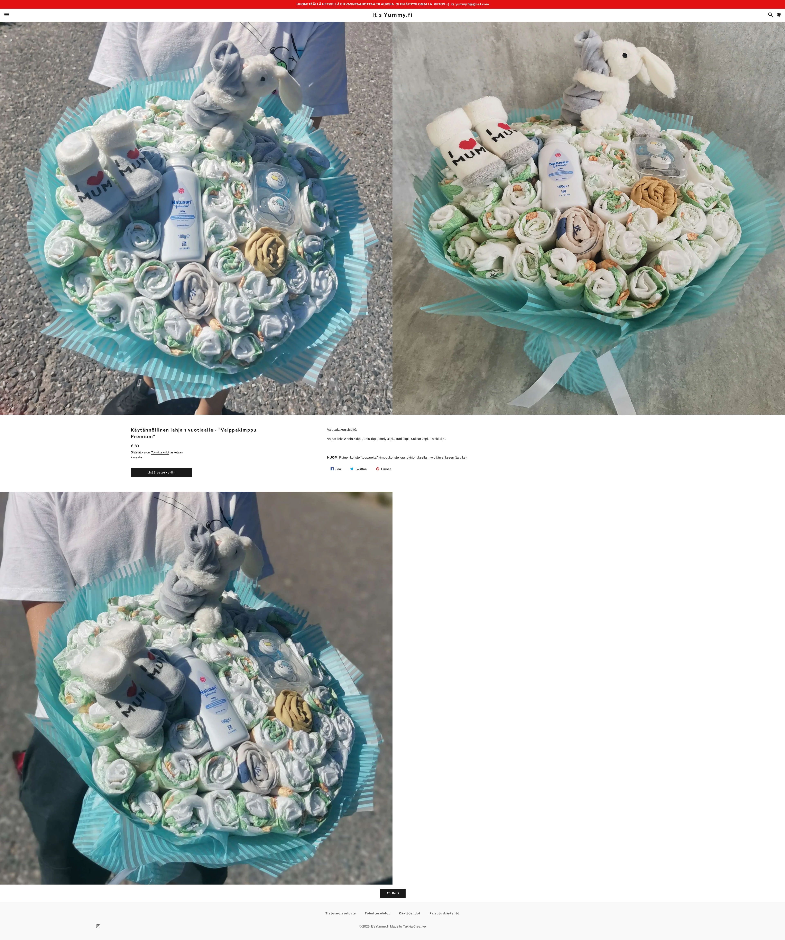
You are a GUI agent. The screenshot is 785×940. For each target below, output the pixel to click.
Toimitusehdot (377, 913)
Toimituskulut (160, 452)
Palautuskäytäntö (445, 913)
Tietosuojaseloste (340, 913)
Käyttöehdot (410, 913)
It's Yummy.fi (392, 15)
